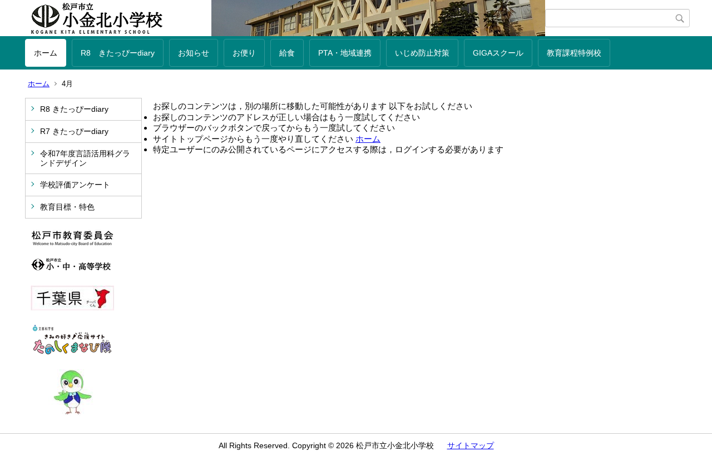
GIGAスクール (498, 52)
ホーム (45, 52)
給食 (287, 52)
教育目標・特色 (67, 206)
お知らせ (193, 52)
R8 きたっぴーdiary (118, 52)
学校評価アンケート (75, 184)
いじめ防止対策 (422, 52)
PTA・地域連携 (345, 52)
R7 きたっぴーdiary (74, 131)
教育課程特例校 (574, 52)
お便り (244, 52)
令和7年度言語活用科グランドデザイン (85, 158)
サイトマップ (470, 445)
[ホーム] (285, 18)
